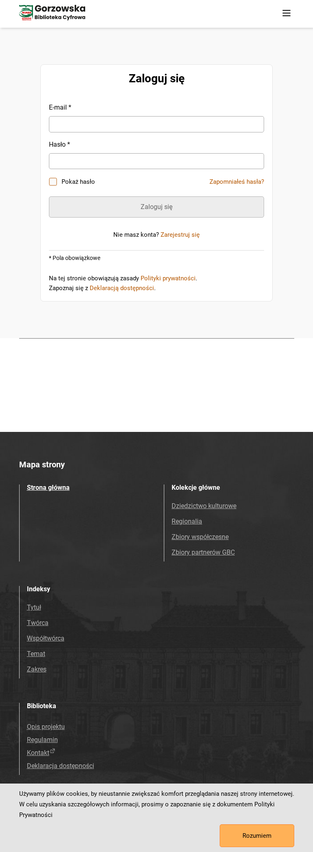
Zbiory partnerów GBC (203, 552)
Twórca (37, 623)
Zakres (36, 669)
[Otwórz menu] (286, 13)
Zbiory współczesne (200, 537)
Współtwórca (45, 638)
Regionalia (187, 521)
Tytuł (34, 607)
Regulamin (42, 740)
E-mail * (60, 107)
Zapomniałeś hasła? (236, 181)
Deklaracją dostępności (122, 288)
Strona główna (48, 487)
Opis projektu (46, 727)
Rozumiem (256, 835)
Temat (36, 654)
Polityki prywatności (168, 278)
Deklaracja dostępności (60, 766)
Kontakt (38, 753)
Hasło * (59, 144)
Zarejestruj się (180, 234)
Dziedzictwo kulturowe (204, 506)
